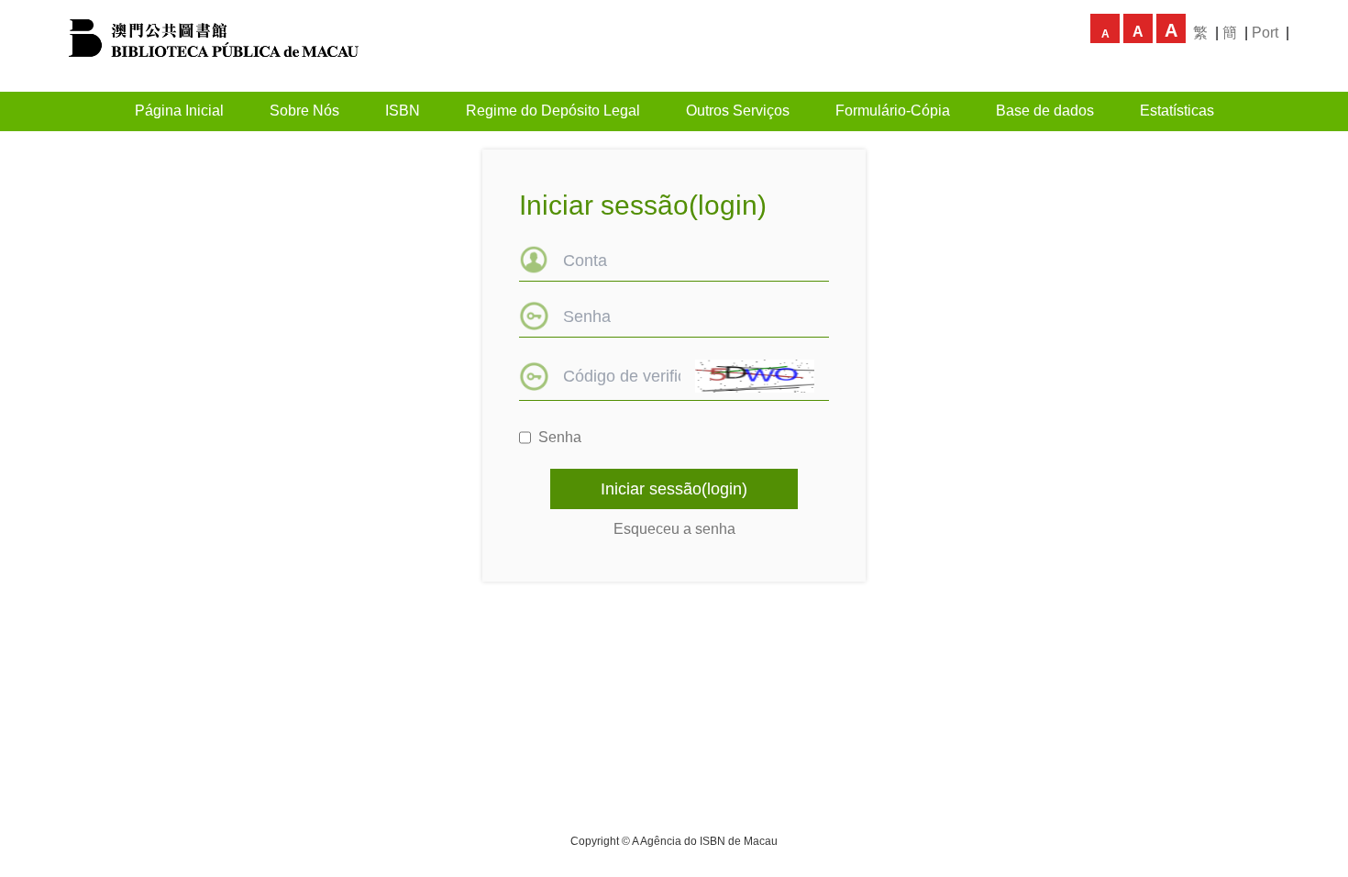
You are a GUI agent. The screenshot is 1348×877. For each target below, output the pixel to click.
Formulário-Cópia (892, 110)
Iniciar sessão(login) (674, 489)
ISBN (402, 110)
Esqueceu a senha (674, 529)
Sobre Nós (304, 110)
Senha (559, 437)
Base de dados (1045, 110)
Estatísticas (1177, 110)
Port (1265, 32)
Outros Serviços (738, 110)
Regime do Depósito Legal (553, 110)
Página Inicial (179, 110)
